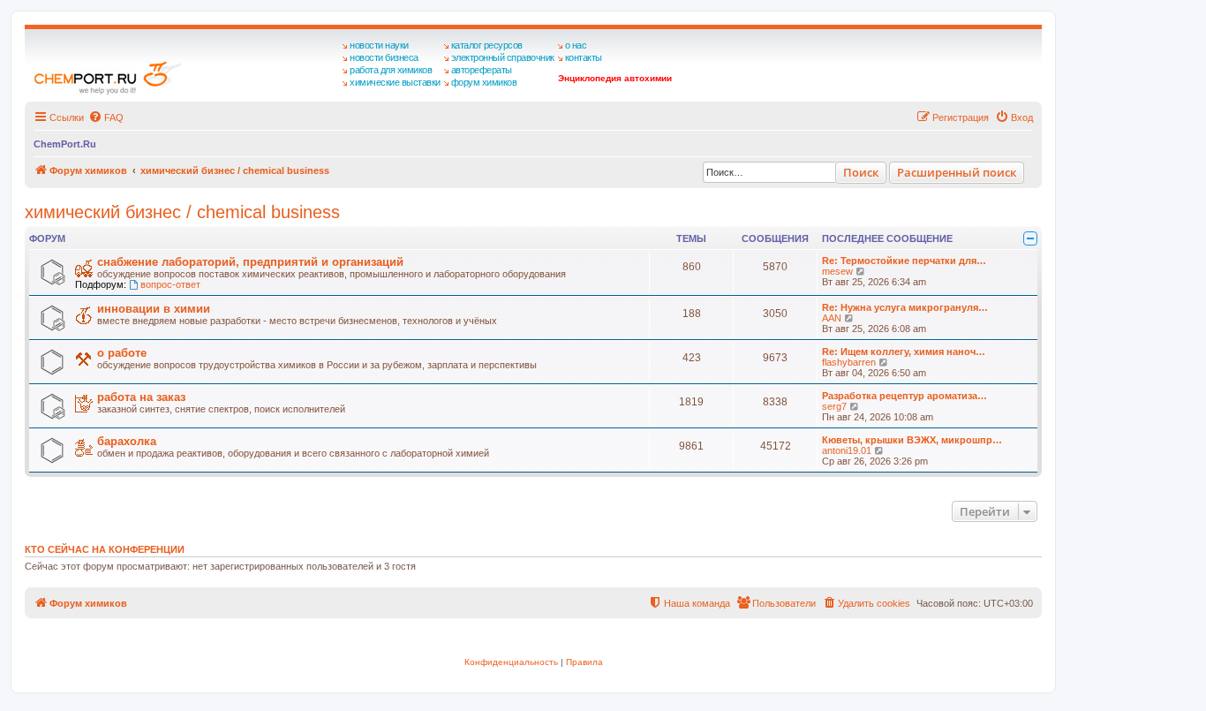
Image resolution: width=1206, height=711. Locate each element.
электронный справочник (502, 57)
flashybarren (849, 362)
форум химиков (484, 82)
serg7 (834, 406)
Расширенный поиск (956, 172)
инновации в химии (153, 308)
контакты (583, 57)
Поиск (860, 172)
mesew (837, 271)
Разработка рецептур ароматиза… (904, 395)
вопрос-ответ (170, 284)
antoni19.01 (846, 450)
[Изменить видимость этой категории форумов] (1030, 238)
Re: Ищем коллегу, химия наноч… (903, 351)
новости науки (379, 45)
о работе (122, 352)
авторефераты (481, 69)
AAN (831, 318)
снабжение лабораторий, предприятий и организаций (250, 262)
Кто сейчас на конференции (105, 549)
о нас (576, 45)
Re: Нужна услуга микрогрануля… (905, 307)
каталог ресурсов (487, 45)
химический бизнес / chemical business (182, 212)
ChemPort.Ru (65, 144)
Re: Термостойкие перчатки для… (904, 260)
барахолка (126, 441)
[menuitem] (106, 117)
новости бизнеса (384, 57)
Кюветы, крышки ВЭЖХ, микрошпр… (912, 440)
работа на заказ (141, 397)
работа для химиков (391, 69)
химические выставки (395, 82)
